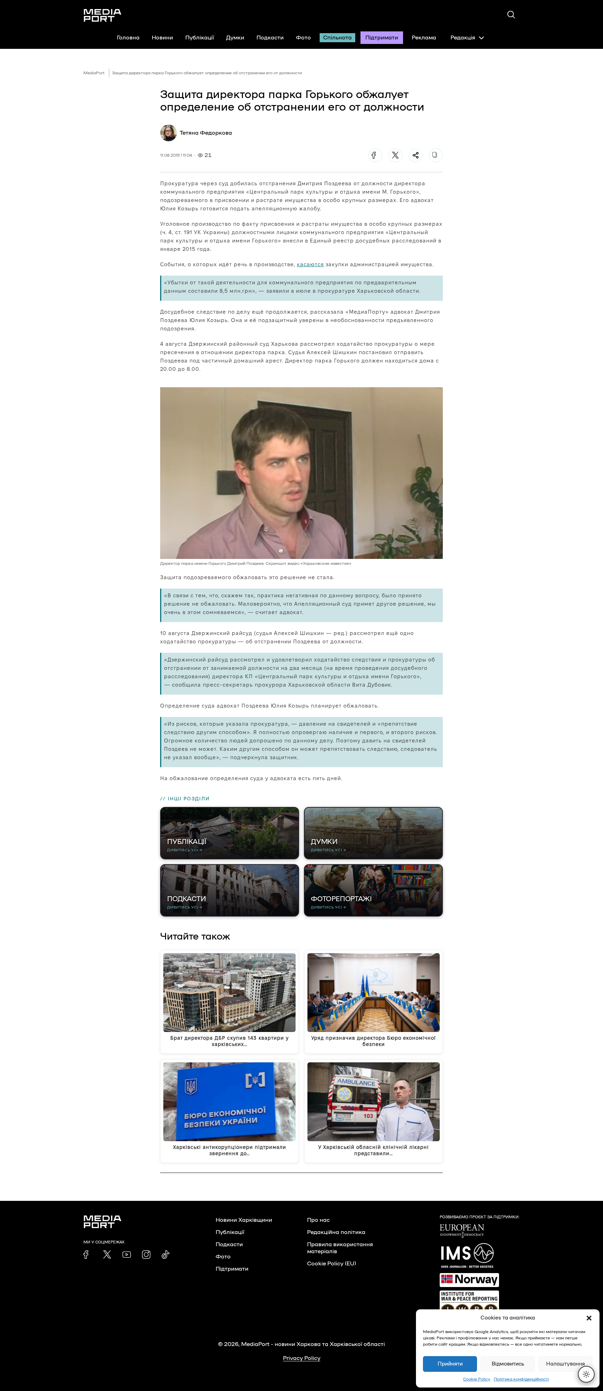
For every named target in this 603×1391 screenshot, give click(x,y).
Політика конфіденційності (521, 1379)
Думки (235, 37)
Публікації (199, 37)
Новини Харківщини (244, 1220)
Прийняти (450, 1364)
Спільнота (337, 37)
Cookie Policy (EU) (331, 1263)
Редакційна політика (336, 1232)
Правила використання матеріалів (340, 1248)
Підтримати (381, 37)
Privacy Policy (301, 1358)
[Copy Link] (436, 155)
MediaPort (94, 73)
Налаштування (565, 1364)
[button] (589, 1318)
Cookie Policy (476, 1379)
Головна (128, 37)
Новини (162, 37)
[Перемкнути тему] (586, 1374)
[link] (87, 1254)
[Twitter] (395, 155)
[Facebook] (375, 155)
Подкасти (270, 37)
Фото (303, 37)
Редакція (463, 37)
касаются (310, 264)
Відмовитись (508, 1364)
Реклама (424, 37)
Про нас (318, 1220)
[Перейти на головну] (102, 15)
